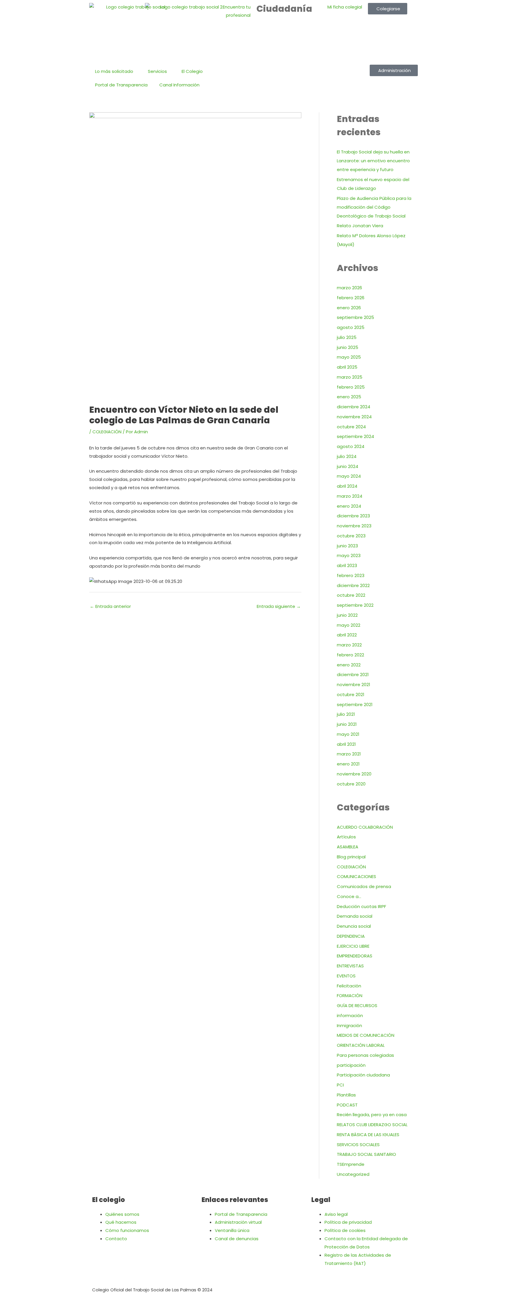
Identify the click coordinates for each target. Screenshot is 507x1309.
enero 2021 (348, 764)
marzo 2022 (349, 645)
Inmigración (349, 1025)
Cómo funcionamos (127, 1230)
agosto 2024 (350, 446)
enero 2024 (349, 506)
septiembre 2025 (355, 317)
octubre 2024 (351, 427)
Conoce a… (349, 896)
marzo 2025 (349, 377)
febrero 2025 (351, 387)
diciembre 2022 (353, 585)
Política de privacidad (348, 1222)
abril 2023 (347, 565)
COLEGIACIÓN (106, 432)
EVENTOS (346, 976)
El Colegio (192, 71)
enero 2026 (349, 308)
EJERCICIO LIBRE (353, 946)
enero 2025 (349, 397)
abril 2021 (346, 744)
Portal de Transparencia (121, 85)
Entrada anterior (110, 606)
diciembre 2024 (353, 407)
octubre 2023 (351, 536)
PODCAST (347, 1105)
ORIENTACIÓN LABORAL (361, 1045)
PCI (340, 1085)
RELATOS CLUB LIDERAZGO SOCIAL (372, 1124)
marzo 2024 (349, 496)
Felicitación (349, 986)
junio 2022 (347, 615)
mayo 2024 (349, 476)
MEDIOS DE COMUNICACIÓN (365, 1035)
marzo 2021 (349, 754)
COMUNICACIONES (356, 876)
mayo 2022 (348, 625)
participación (351, 1065)
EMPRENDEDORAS (354, 956)
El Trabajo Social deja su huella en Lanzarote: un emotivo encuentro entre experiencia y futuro (373, 161)
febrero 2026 (350, 298)
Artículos (346, 837)
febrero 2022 (350, 655)
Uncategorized (353, 1174)
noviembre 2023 (354, 526)
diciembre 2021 (353, 674)
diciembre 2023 (353, 516)
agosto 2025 (350, 327)
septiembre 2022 (355, 605)
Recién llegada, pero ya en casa (372, 1114)
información (350, 1015)
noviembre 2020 (354, 774)
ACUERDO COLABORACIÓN (365, 827)
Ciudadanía (284, 8)
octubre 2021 (350, 694)
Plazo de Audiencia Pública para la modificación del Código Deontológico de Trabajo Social (374, 207)
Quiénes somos (122, 1214)
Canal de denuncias (236, 1239)
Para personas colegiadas (365, 1055)
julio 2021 (346, 714)
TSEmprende (350, 1164)
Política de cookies (345, 1230)
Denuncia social (354, 926)
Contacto (116, 1239)
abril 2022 (347, 635)
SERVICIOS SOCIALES (358, 1144)
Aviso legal (336, 1214)
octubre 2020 (351, 784)
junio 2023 (347, 546)
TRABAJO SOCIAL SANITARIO (366, 1154)
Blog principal (351, 857)
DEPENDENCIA (351, 936)
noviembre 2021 (353, 684)
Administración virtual (238, 1222)
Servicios (157, 71)
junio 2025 (347, 347)
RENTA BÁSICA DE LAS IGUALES (368, 1134)
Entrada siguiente (279, 606)
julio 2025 (346, 337)
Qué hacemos (120, 1222)
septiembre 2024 (355, 436)
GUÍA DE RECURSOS (357, 1005)
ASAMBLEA (347, 847)
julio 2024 (346, 456)
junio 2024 (347, 466)
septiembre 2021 (355, 704)
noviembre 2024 (354, 417)
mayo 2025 (349, 357)
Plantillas (346, 1095)
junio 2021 (347, 724)
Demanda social (354, 916)
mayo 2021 (348, 734)
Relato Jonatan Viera (360, 226)
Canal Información (179, 85)
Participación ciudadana (363, 1075)
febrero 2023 (350, 575)
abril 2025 (347, 367)
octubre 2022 (351, 595)
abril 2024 (347, 486)
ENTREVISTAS (350, 966)
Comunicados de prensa (364, 886)
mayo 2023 (349, 555)
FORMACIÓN (349, 995)
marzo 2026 (349, 288)
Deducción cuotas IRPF (361, 906)
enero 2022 (349, 665)
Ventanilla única (232, 1230)
